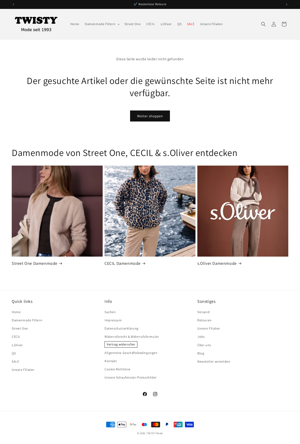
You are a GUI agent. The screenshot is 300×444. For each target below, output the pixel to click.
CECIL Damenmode (123, 263)
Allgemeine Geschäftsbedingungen (131, 353)
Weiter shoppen (150, 116)
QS (14, 353)
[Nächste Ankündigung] (286, 4)
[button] (102, 24)
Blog (200, 353)
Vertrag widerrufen (121, 344)
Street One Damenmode (34, 263)
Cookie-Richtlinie (117, 369)
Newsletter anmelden (213, 361)
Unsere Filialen (23, 370)
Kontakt (111, 361)
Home (16, 312)
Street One (20, 328)
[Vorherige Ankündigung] (13, 4)
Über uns (204, 345)
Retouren (204, 320)
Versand (203, 312)
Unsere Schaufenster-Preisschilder (131, 377)
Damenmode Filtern (27, 320)
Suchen (110, 312)
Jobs (201, 336)
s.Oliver (17, 345)
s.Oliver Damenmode (217, 263)
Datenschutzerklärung (122, 328)
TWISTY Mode (154, 433)
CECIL (16, 336)
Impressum (113, 320)
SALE (15, 361)
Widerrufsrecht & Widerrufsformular (132, 336)
